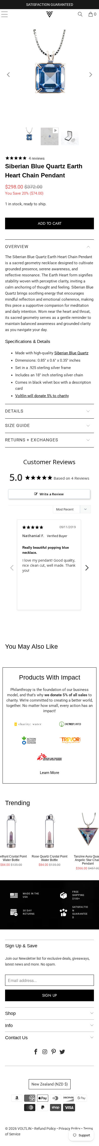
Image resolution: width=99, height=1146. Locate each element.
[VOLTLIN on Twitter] (62, 1052)
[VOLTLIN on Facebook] (36, 1052)
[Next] (90, 74)
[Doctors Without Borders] (49, 756)
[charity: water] (29, 724)
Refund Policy (45, 1129)
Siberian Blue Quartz (71, 353)
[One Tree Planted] (70, 724)
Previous (11, 564)
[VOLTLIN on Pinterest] (54, 1052)
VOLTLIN (24, 1129)
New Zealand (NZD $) (49, 1084)
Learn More (49, 772)
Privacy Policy (69, 1129)
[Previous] (9, 74)
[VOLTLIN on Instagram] (45, 1052)
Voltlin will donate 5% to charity (42, 396)
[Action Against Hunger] (29, 740)
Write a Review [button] (52, 494)
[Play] (49, 74)
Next (87, 564)
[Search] (80, 14)
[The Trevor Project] (70, 740)
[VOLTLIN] (49, 14)
